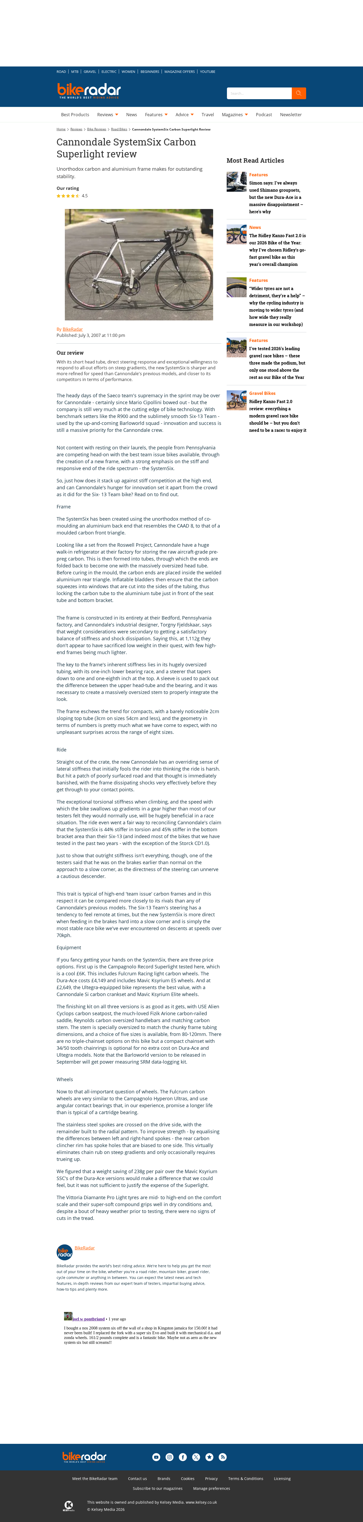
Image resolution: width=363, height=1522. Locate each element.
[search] (299, 93)
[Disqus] (144, 1376)
